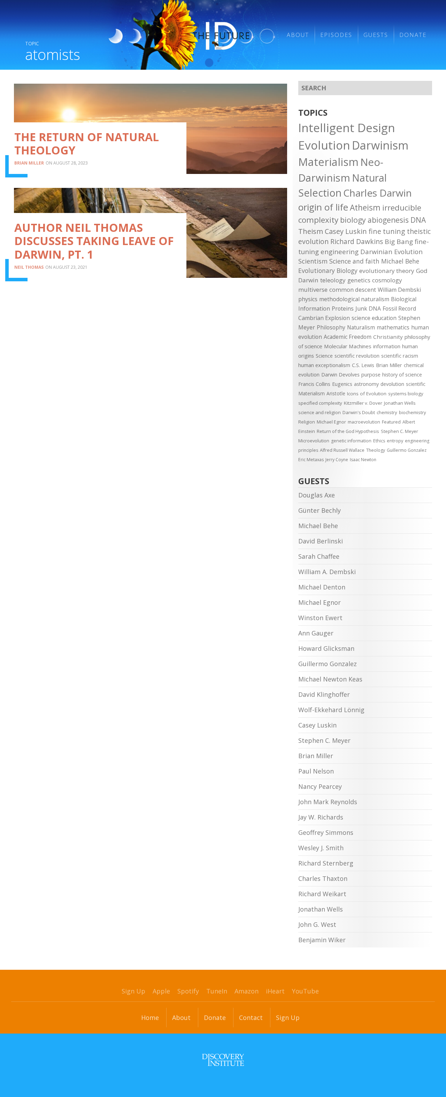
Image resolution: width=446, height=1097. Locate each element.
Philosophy (331, 327)
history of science (402, 374)
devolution (392, 384)
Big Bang (399, 241)
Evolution (324, 145)
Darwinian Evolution (391, 251)
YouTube (305, 991)
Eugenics (342, 384)
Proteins (343, 308)
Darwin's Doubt (359, 412)
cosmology (387, 280)
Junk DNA (368, 308)
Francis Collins (314, 384)
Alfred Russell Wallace (342, 450)
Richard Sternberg (325, 863)
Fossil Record (399, 308)
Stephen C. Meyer (399, 431)
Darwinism (380, 145)
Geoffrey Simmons (325, 832)
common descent (352, 289)
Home (150, 1017)
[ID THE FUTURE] (187, 35)
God (422, 271)
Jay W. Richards (320, 817)
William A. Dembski (327, 571)
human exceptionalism (324, 364)
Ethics (379, 441)
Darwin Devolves (340, 374)
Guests (375, 35)
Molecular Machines (347, 346)
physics (307, 299)
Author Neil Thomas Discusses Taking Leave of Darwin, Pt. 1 (94, 241)
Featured (391, 422)
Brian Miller (29, 163)
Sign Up (133, 991)
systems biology (405, 393)
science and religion (319, 412)
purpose (370, 374)
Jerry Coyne (336, 460)
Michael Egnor (331, 422)
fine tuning (387, 231)
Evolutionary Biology (327, 270)
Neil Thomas (29, 267)
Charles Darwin (377, 192)
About (298, 35)
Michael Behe (400, 261)
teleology (333, 280)
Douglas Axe (316, 495)
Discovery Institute (223, 1060)
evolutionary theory (386, 271)
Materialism (328, 161)
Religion (306, 422)
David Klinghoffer (324, 694)
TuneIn (216, 991)
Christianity (388, 336)
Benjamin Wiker (322, 940)
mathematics (393, 327)
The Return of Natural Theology (86, 143)
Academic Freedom (347, 337)
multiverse (313, 289)
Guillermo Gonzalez (406, 450)
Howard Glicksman (326, 648)
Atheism (365, 207)
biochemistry (412, 412)
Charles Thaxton (322, 878)
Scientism (313, 261)
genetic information (351, 441)
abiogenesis (388, 220)
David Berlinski (320, 541)
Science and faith (354, 261)
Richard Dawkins (356, 241)
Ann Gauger (315, 633)
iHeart (275, 991)
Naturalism (361, 327)
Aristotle (335, 393)
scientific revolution (356, 355)
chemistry (387, 412)
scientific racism (399, 355)
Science (324, 355)
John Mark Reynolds (327, 802)
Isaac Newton (363, 460)
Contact (251, 1017)
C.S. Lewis (363, 364)
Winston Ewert (320, 618)
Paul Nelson (316, 771)
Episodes (336, 35)
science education (374, 318)
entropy (395, 441)
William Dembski (399, 290)
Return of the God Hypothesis (348, 431)
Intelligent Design (346, 128)
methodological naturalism (354, 299)
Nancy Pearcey (320, 786)
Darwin (308, 280)
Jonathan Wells (400, 403)
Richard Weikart (322, 894)
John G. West (317, 924)
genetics (358, 280)
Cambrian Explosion (324, 318)
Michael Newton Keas (330, 679)
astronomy (366, 384)
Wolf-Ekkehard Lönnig (331, 710)
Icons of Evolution (366, 393)
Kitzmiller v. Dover (363, 403)
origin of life (323, 207)
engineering (340, 251)
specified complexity (320, 403)
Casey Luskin (346, 231)
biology (353, 220)
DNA (418, 220)
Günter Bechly (319, 510)
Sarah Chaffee (318, 556)
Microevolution (313, 440)
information (386, 346)
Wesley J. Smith (321, 848)
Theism (310, 231)
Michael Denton (321, 587)
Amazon (246, 991)
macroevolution (364, 422)
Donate (412, 35)
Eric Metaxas (311, 460)
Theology (375, 450)
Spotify (188, 991)
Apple (161, 991)
